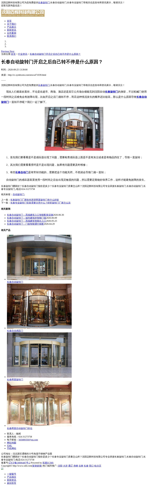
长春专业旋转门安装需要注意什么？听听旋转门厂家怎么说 (40, 203)
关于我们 (11, 24)
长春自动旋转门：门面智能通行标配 (25, 224)
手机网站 (11, 448)
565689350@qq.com (28, 439)
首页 (9, 21)
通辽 (70, 466)
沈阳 (60, 466)
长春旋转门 (44, 2)
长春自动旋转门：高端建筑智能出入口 (26, 221)
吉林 (81, 466)
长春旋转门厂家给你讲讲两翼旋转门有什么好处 (34, 200)
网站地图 (11, 443)
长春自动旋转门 (15, 282)
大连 (65, 466)
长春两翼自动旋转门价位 (19, 428)
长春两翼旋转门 (15, 379)
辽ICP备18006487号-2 (19, 463)
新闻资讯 (11, 30)
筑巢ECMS (47, 463)
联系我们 (11, 36)
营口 (91, 466)
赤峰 (75, 466)
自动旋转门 (18, 194)
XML (9, 445)
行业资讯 (22, 54)
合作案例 (11, 33)
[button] (5, 51)
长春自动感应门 (15, 331)
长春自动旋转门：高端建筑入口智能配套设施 (30, 215)
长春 (86, 466)
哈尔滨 (97, 466)
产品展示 (11, 27)
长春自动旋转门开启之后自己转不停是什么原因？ (55, 54)
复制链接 (36, 466)
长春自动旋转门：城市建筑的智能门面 (26, 218)
